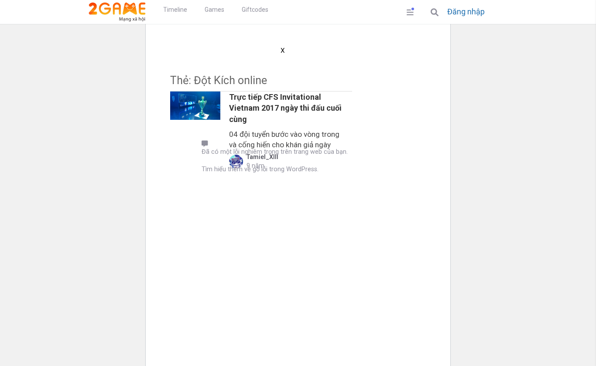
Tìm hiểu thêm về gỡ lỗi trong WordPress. (260, 169)
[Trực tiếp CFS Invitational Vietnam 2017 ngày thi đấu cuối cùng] (195, 106)
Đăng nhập (466, 11)
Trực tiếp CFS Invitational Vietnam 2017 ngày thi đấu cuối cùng (285, 107)
